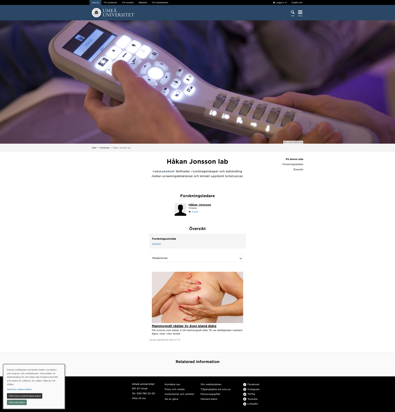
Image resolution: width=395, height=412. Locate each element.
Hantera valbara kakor (19, 389)
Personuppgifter (210, 393)
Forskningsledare (293, 164)
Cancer (156, 243)
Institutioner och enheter (179, 393)
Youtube (252, 398)
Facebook (253, 384)
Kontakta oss (172, 384)
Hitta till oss (139, 398)
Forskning (104, 147)
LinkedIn (252, 403)
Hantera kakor (209, 398)
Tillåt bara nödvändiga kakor (24, 395)
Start (94, 147)
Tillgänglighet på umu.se (215, 389)
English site (297, 2)
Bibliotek (143, 2)
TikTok (251, 393)
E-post (195, 211)
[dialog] (34, 386)
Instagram (253, 389)
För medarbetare (160, 2)
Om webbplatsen (211, 384)
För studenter (110, 2)
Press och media (175, 389)
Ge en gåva (171, 398)
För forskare (128, 2)
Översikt (298, 169)
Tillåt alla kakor (16, 402)
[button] (197, 258)
